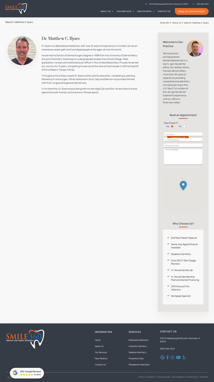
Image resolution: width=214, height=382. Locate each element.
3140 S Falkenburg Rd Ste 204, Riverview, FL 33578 (168, 4)
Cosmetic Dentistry (138, 346)
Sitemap (204, 376)
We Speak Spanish (181, 296)
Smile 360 (164, 22)
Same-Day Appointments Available (184, 246)
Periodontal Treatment (139, 364)
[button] (183, 185)
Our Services (124, 11)
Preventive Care (136, 358)
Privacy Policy (164, 376)
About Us (106, 11)
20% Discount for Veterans (180, 288)
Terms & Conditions (147, 376)
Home (97, 340)
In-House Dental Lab (182, 270)
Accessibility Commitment (185, 376)
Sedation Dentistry (181, 254)
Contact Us (164, 11)
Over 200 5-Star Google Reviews (183, 262)
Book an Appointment (191, 11)
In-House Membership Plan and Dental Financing (185, 278)
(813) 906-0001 (167, 348)
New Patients (144, 11)
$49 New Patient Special (184, 237)
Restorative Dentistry (139, 340)
